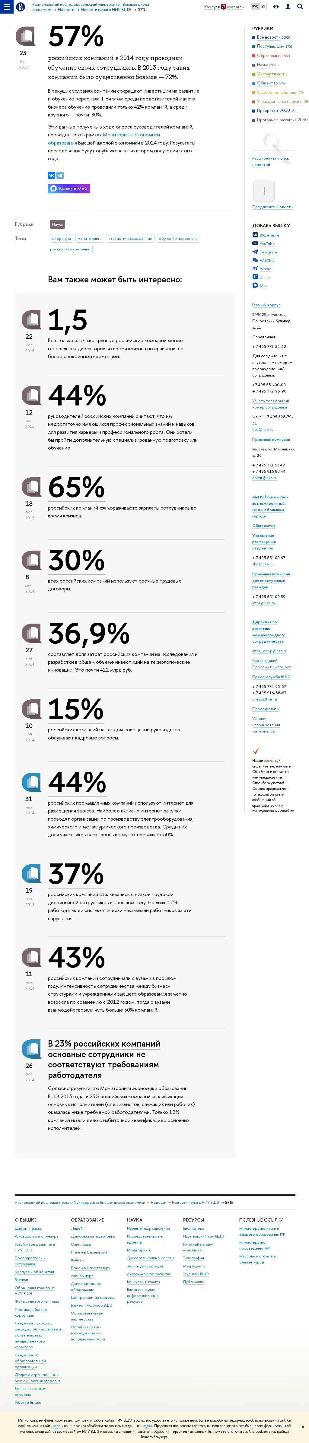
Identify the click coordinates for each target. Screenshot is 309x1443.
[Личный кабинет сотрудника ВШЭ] (287, 7)
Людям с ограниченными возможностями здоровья (37, 1377)
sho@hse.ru (262, 564)
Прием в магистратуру (90, 1267)
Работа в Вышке (28, 1402)
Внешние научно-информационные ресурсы (143, 1295)
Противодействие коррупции (31, 1312)
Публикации (193, 1281)
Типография (193, 1257)
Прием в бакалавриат (90, 1252)
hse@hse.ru (262, 429)
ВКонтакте (269, 235)
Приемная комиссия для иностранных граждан (271, 580)
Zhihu (265, 277)
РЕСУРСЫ (193, 1220)
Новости (158, 1202)
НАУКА (134, 1220)
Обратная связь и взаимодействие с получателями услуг (88, 1333)
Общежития (264, 525)
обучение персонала (178, 238)
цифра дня (61, 238)
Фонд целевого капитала (37, 1301)
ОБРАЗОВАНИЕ (87, 1220)
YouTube (267, 243)
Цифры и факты (28, 1228)
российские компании (70, 249)
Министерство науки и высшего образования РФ (262, 1231)
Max (264, 285)
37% (76, 873)
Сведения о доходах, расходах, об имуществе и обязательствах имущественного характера (38, 1335)
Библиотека (193, 1228)
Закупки (21, 1279)
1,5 (68, 320)
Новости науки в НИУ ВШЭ (195, 1202)
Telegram (268, 252)
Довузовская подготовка (93, 1236)
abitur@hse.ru (264, 477)
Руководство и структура (36, 1236)
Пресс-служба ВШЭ (271, 676)
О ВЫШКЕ (26, 1220)
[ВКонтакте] (51, 175)
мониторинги (90, 238)
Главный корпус (266, 304)
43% (77, 957)
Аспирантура (82, 1275)
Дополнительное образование (86, 1286)
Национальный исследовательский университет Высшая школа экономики (80, 1202)
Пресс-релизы (265, 708)
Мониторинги (139, 1250)
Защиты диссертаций (145, 1266)
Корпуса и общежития (34, 1271)
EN (263, 6)
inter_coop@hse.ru (269, 650)
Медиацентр (194, 1266)
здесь (57, 1425)
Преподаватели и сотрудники (30, 1261)
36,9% (89, 633)
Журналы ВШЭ (196, 1273)
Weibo (266, 268)
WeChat (267, 260)
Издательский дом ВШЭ (203, 1236)
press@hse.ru (264, 699)
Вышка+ (77, 1260)
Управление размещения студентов (264, 541)
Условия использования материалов (266, 725)
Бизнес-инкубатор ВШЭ (92, 1305)
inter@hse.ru (263, 602)
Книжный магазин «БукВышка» (198, 1247)
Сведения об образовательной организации (30, 1361)
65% (76, 487)
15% (76, 709)
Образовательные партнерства (87, 1316)
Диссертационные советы (150, 1257)
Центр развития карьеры (93, 1297)
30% (76, 560)
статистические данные (130, 238)
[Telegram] (60, 175)
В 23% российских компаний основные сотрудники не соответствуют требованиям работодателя (104, 1059)
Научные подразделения (148, 1228)
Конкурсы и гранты (143, 1281)
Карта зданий (264, 660)
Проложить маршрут (271, 666)
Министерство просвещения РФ (254, 1245)
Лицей (77, 1228)
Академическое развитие (149, 1273)
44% (77, 395)
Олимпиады (81, 1244)
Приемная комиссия (271, 439)
